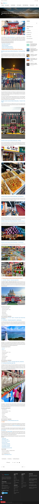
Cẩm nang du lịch (5, 11)
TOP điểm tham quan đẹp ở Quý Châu (7, 447)
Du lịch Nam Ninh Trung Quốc (6, 446)
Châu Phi (22, 480)
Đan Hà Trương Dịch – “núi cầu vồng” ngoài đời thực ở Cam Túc (33, 59)
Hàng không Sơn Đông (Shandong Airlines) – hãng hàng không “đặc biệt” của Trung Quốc (33, 479)
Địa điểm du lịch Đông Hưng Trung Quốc (7, 46)
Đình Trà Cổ (3, 348)
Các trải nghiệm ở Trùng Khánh (6, 445)
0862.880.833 (6, 485)
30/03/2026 (32, 61)
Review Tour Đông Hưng (5, 45)
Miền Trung (15, 478)
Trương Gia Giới (4, 438)
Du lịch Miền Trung (29, 32)
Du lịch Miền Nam (29, 34)
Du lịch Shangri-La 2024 (5, 439)
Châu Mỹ (22, 478)
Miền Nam (15, 477)
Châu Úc (22, 481)
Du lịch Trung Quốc (11, 11)
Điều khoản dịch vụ (16, 486)
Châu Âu (22, 477)
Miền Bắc (15, 476)
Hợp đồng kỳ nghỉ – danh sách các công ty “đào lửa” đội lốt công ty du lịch (33, 45)
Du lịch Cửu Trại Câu (4, 442)
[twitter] (37, 0)
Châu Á (22, 476)
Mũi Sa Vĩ (3, 349)
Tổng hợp (28, 28)
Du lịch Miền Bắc (29, 30)
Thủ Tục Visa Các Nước (29, 38)
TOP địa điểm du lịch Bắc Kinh (6, 443)
